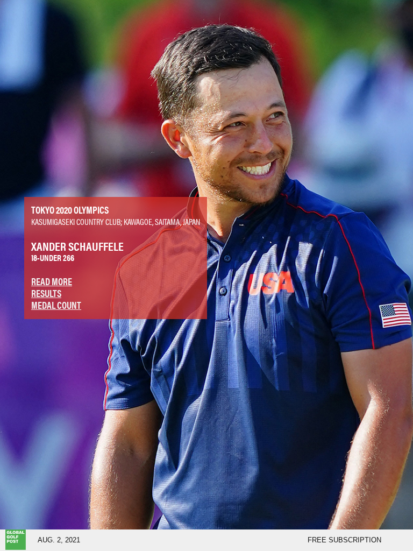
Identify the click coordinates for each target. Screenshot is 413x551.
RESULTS (46, 293)
